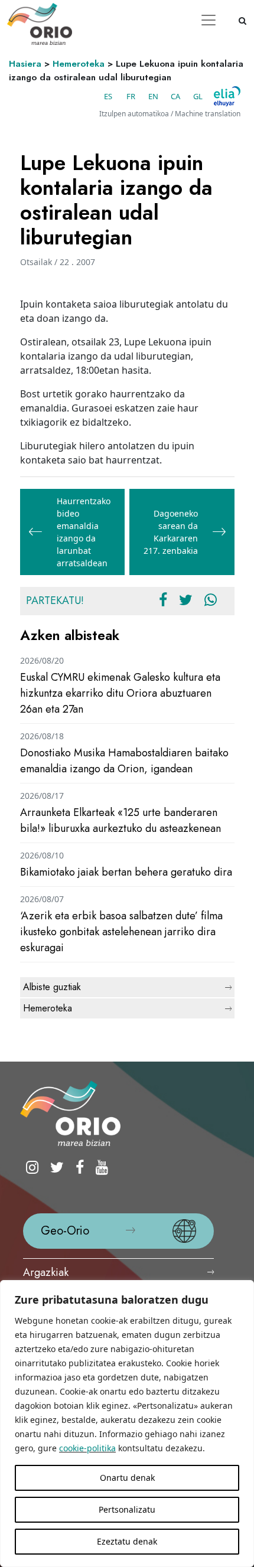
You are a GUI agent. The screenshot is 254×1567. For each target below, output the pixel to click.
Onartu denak (127, 1477)
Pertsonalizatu (127, 1509)
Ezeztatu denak (127, 1541)
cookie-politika (87, 1448)
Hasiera (25, 63)
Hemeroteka (79, 63)
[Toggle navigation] (208, 20)
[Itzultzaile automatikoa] (227, 96)
